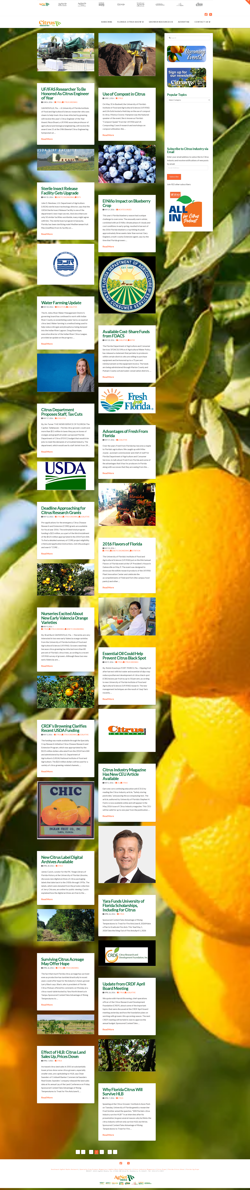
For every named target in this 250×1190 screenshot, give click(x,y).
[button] (247, 2)
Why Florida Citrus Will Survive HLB (122, 1091)
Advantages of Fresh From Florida (125, 433)
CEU (118, 783)
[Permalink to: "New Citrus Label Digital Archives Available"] (65, 810)
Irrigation (61, 307)
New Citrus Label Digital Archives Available (62, 859)
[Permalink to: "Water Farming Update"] (65, 264)
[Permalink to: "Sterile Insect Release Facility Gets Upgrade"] (65, 160)
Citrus (58, 102)
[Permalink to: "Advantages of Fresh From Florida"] (127, 400)
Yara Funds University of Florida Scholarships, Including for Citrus (123, 905)
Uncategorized (125, 210)
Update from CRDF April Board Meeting (124, 986)
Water (132, 340)
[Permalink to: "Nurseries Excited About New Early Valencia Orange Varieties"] (65, 579)
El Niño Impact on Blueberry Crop (126, 203)
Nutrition (135, 551)
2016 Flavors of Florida (122, 543)
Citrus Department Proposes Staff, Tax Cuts (61, 412)
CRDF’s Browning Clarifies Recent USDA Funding (63, 728)
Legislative (72, 307)
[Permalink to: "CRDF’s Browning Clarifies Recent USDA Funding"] (65, 692)
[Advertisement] (186, 124)
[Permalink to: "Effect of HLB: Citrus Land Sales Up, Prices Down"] (65, 1024)
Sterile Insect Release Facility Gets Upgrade (59, 190)
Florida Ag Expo (192, 1169)
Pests (78, 197)
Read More (47, 139)
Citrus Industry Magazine (144, 1169)
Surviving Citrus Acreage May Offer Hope (62, 961)
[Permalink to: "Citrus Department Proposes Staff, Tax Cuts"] (65, 373)
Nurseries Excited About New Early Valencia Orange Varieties (64, 618)
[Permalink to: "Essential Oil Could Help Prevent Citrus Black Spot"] (127, 616)
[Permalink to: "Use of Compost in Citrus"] (127, 54)
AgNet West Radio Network (120, 1169)
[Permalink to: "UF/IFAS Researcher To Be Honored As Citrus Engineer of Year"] (65, 52)
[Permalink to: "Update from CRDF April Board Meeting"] (127, 953)
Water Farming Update (61, 302)
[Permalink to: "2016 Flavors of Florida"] (127, 504)
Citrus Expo (161, 1169)
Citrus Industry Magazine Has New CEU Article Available (124, 774)
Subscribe (174, 176)
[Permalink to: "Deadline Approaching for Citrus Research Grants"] (65, 475)
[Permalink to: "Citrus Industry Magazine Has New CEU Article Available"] (127, 730)
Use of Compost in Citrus (124, 93)
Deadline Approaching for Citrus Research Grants (63, 510)
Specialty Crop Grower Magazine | (94, 1169)
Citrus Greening (70, 102)
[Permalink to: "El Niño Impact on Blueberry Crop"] (127, 164)
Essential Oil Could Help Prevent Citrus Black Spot (124, 655)
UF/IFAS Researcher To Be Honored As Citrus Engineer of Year (65, 93)
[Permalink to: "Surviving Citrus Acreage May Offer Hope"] (65, 925)
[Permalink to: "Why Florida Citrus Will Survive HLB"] (127, 1055)
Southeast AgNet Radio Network (64, 1169)
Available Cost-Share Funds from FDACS (126, 333)
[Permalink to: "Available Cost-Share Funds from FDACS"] (127, 284)
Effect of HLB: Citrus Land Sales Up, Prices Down (63, 1054)
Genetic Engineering (65, 197)
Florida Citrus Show (176, 1169)
